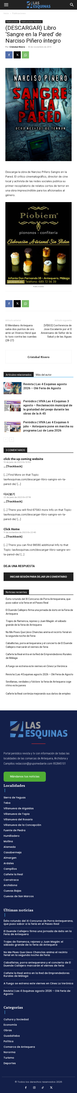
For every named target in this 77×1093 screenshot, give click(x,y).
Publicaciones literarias (31, 21)
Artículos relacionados (19, 374)
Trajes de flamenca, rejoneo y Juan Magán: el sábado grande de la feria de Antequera (36, 623)
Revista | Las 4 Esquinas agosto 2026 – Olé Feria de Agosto (39, 674)
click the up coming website (23, 458)
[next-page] (11, 439)
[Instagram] (34, 1087)
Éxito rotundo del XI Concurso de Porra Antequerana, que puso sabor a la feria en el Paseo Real (38, 601)
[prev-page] (6, 439)
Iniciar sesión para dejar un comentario (38, 576)
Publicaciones (19, 13)
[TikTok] (42, 1087)
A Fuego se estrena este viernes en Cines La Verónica (36, 666)
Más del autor (44, 374)
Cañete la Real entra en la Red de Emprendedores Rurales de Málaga (39, 656)
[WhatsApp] (25, 54)
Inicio (6, 13)
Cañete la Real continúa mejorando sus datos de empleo (38, 693)
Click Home (12, 529)
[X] (17, 54)
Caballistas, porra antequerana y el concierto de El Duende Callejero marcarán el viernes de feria (39, 645)
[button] (6, 5)
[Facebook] (9, 54)
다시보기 (9, 494)
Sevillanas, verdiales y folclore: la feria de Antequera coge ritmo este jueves (38, 683)
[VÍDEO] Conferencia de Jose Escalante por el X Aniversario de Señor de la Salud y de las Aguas (56, 331)
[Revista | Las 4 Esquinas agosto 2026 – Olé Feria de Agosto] (12, 388)
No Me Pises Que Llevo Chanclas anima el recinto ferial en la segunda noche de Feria (39, 634)
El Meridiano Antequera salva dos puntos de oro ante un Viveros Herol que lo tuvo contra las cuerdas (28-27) (21, 333)
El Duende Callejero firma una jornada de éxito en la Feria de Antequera (39, 612)
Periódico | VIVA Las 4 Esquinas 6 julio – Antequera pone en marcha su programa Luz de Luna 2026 (48, 426)
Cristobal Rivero (17, 46)
